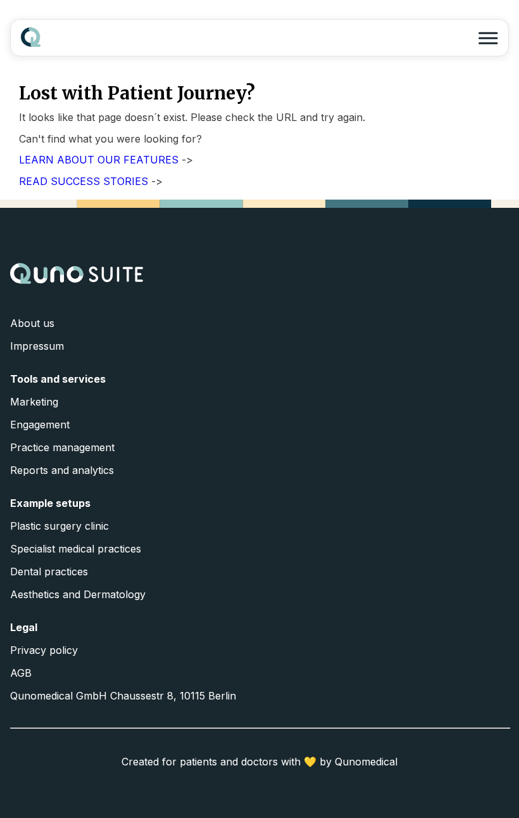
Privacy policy (44, 650)
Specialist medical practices (75, 548)
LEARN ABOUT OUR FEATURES (98, 159)
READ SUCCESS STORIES (83, 181)
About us (32, 323)
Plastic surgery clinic (59, 526)
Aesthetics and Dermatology (78, 594)
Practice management (62, 447)
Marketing (34, 401)
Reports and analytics (62, 470)
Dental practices (49, 571)
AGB (21, 673)
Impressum (37, 346)
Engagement (40, 424)
